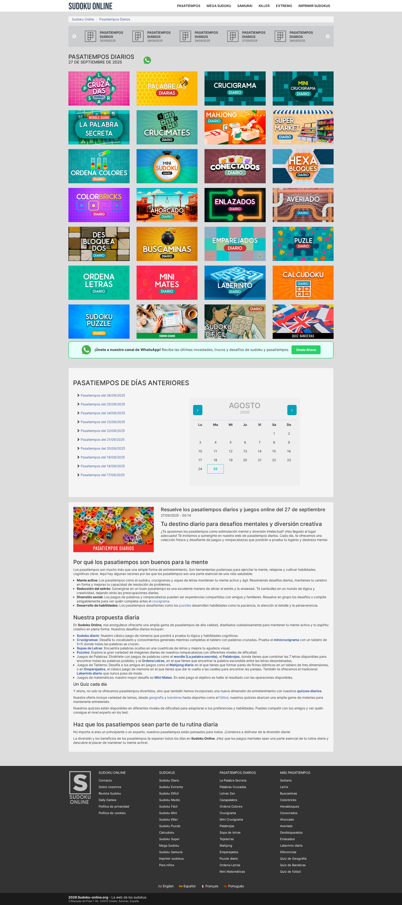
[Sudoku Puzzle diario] (99, 321)
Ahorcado (287, 819)
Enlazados (287, 839)
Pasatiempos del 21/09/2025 (103, 439)
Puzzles (83, 652)
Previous (74, 36)
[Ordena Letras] (99, 282)
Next (327, 36)
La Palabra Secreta (233, 780)
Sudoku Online (90, 6)
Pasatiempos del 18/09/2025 (103, 466)
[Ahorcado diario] (167, 205)
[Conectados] (235, 166)
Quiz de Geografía (293, 858)
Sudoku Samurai (170, 852)
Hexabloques (289, 806)
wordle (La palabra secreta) (196, 656)
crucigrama (160, 601)
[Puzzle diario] (303, 243)
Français (211, 886)
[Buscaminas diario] (167, 243)
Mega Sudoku (169, 845)
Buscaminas (288, 793)
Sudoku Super (169, 839)
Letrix (284, 787)
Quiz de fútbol (290, 871)
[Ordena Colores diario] (99, 166)
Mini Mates (163, 677)
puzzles (185, 605)
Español (189, 886)
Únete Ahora (306, 350)
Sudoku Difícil (169, 793)
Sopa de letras (230, 832)
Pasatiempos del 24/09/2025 (103, 413)
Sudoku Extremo (171, 787)
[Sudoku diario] (167, 321)
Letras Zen (227, 793)
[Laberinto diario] (235, 282)
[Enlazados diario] (235, 205)
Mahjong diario (182, 665)
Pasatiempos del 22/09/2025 (103, 431)
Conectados (289, 813)
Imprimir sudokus (171, 858)
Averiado (286, 826)
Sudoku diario (88, 636)
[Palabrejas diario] (167, 88)
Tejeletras (227, 839)
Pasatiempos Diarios (114, 19)
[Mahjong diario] (235, 127)
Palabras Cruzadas (233, 787)
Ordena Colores (231, 806)
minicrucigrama (286, 640)
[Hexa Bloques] (303, 166)
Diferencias (288, 852)
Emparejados (94, 669)
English (168, 886)
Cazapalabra (228, 800)
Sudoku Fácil (168, 806)
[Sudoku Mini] (167, 166)
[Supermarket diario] (303, 127)
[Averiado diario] (303, 205)
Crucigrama (228, 813)
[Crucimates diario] (167, 127)
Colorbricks (288, 800)
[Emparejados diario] (235, 243)
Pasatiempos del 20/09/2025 (103, 448)
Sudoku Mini (168, 813)
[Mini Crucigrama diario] (303, 88)
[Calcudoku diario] (303, 282)
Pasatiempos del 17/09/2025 (103, 475)
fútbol (223, 697)
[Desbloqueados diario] (99, 243)
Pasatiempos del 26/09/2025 (103, 395)
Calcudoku (166, 832)
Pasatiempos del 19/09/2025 (103, 457)
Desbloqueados (291, 832)
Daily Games (107, 800)
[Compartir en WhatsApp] (147, 60)
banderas (174, 697)
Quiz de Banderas (293, 865)
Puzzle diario (229, 858)
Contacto (105, 780)
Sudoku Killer (168, 819)
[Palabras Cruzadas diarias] (99, 88)
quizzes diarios (309, 691)
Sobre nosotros (110, 787)
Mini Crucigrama (231, 819)
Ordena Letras (153, 661)
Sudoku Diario (169, 780)
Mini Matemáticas (232, 871)
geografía (156, 697)
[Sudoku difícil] (235, 321)
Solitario (286, 780)
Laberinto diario (89, 673)
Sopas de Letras (89, 648)
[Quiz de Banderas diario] (303, 321)
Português (235, 886)
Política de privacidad (114, 806)
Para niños (166, 865)
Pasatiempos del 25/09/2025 (103, 404)
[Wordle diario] (99, 127)
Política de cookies (112, 813)
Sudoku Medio (169, 800)
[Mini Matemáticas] (167, 282)
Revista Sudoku (110, 793)
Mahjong (226, 845)
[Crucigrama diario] (235, 88)
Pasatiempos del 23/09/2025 (103, 422)
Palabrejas (231, 656)
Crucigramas (87, 640)
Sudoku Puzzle (170, 826)
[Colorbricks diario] (99, 205)
